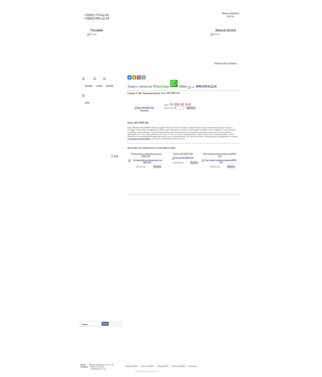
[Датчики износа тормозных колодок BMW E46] (146, 162)
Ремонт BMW (162, 366)
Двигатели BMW (178, 366)
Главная (131, 93)
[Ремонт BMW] (93, 4)
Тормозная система (151, 93)
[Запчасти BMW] (226, 4)
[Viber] (139, 77)
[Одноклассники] (134, 77)
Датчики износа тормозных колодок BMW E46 (146, 155)
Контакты (193, 366)
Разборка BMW (131, 366)
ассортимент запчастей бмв (138, 139)
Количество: (169, 108)
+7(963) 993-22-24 (96, 18)
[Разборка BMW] (161, 4)
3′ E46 (139, 93)
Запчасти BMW (147, 366)
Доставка (96, 29)
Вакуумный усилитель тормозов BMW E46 (219, 155)
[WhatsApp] (144, 77)
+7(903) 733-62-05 (96, 15)
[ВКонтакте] (129, 77)
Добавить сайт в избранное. (225, 63)
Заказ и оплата (225, 29)
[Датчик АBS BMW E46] (183, 158)
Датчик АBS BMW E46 (183, 154)
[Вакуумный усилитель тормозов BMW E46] (219, 162)
